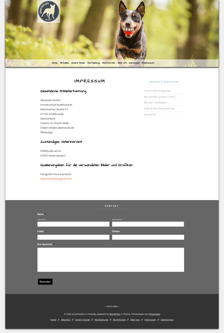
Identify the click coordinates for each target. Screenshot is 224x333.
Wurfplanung (93, 62)
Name (41, 214)
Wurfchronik (108, 62)
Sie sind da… (150, 114)
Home (55, 62)
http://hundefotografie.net (56, 178)
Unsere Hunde (78, 62)
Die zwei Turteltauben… (156, 102)
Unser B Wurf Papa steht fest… (160, 108)
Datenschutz (148, 62)
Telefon (116, 231)
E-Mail (41, 231)
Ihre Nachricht (46, 244)
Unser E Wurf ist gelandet (157, 90)
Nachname (117, 219)
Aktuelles (64, 62)
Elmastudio (154, 314)
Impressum (134, 62)
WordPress (114, 314)
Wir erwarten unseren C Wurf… (160, 96)
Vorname (41, 219)
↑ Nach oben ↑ (112, 306)
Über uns (122, 62)
